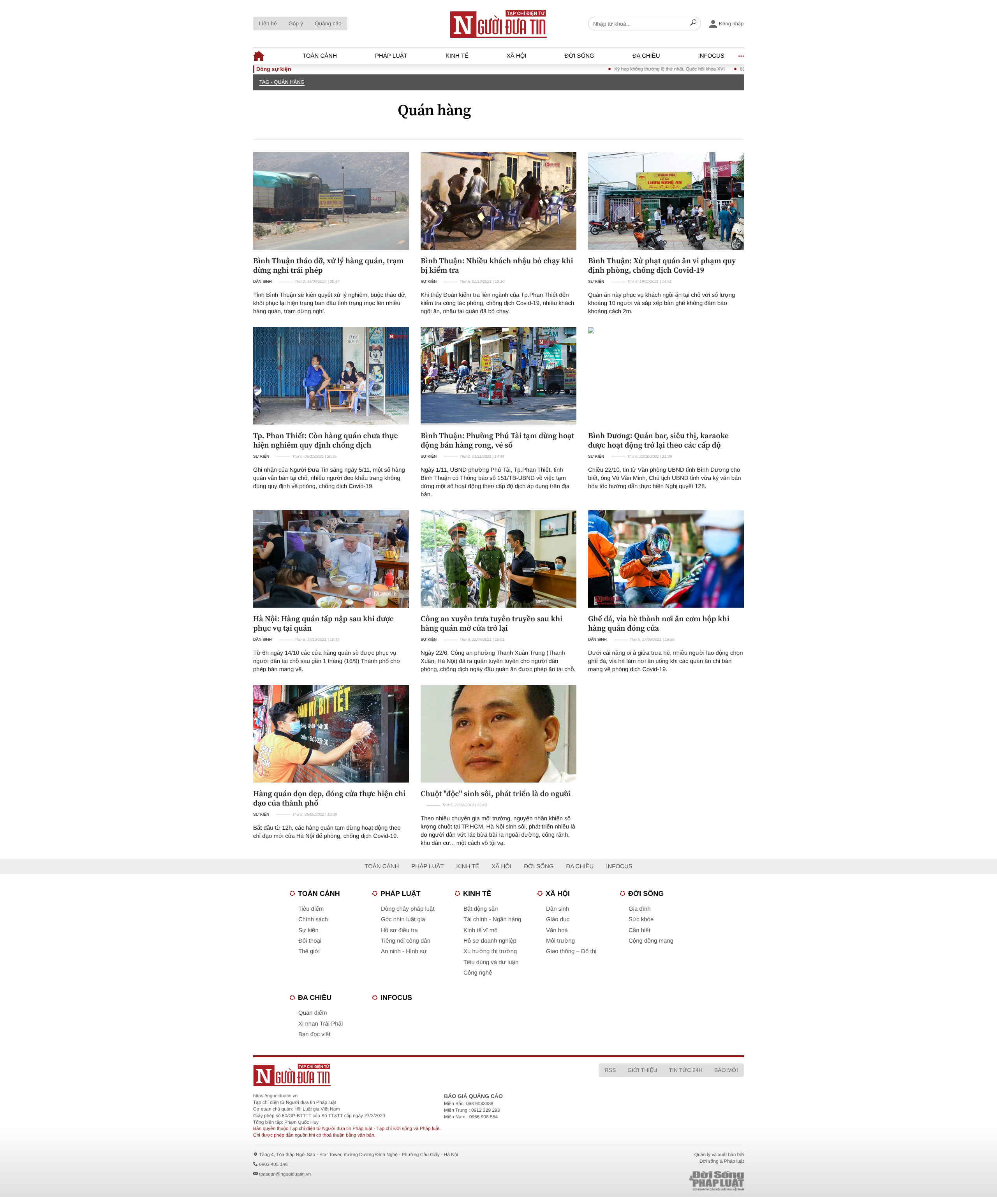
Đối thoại (309, 941)
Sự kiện (429, 282)
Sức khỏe (641, 919)
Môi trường (560, 941)
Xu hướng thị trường (490, 951)
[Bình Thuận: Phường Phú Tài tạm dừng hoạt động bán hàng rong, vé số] (498, 376)
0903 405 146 (273, 1164)
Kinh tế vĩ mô (480, 930)
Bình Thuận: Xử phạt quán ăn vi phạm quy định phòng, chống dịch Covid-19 (662, 265)
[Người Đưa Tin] (396, 1074)
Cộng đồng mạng (651, 941)
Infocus (711, 56)
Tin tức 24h (686, 1070)
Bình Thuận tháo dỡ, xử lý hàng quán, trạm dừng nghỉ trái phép (328, 265)
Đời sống (579, 56)
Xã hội (517, 56)
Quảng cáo (328, 23)
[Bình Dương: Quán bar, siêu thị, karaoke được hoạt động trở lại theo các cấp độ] (666, 376)
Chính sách (313, 919)
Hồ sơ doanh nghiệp (489, 941)
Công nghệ (477, 973)
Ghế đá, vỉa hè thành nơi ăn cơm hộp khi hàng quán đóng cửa (658, 623)
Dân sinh (262, 282)
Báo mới (726, 1070)
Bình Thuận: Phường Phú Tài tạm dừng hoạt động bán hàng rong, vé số (497, 440)
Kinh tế (457, 56)
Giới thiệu (642, 1070)
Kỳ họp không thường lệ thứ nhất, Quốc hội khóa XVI (636, 69)
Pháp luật (391, 56)
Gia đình (640, 909)
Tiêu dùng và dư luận (490, 962)
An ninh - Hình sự (404, 951)
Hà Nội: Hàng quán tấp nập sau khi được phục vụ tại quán (323, 623)
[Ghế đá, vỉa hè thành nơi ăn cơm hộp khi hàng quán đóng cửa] (666, 559)
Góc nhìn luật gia (403, 919)
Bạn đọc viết (314, 1034)
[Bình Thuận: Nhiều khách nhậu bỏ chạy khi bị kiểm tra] (498, 201)
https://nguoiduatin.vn (275, 1095)
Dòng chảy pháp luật (408, 909)
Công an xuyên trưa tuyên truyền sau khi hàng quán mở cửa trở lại (491, 623)
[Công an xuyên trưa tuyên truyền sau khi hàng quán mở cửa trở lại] (498, 559)
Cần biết (639, 930)
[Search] (693, 24)
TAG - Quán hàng (282, 82)
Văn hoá (557, 930)
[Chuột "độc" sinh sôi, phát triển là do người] (498, 734)
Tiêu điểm (311, 909)
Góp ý (296, 23)
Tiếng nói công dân (405, 941)
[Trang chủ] (498, 23)
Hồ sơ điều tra (399, 930)
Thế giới (309, 951)
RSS (610, 1070)
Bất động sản (480, 909)
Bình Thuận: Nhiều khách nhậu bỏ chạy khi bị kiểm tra (497, 265)
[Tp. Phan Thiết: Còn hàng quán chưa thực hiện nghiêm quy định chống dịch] (331, 376)
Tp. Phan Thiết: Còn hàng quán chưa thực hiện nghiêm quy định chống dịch (325, 440)
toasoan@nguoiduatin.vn (285, 1174)
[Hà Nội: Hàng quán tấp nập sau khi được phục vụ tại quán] (331, 559)
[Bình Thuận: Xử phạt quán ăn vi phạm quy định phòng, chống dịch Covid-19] (666, 201)
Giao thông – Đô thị (571, 951)
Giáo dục (557, 919)
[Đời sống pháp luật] (662, 1181)
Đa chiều (646, 56)
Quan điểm (312, 1013)
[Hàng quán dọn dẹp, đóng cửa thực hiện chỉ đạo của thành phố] (331, 734)
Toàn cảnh (320, 56)
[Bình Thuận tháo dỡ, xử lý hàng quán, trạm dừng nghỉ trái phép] (331, 201)
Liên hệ (268, 23)
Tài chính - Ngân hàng (492, 919)
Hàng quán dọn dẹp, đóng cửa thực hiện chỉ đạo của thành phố (329, 798)
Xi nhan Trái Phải (320, 1024)
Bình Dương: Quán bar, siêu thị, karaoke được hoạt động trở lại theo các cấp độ (658, 440)
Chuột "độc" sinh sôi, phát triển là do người (496, 793)
